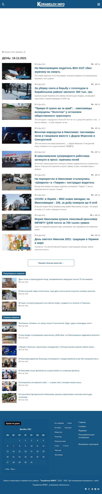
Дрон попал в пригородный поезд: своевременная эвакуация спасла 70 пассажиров (55, 279)
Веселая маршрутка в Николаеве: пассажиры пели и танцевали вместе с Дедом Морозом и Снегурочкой (65, 136)
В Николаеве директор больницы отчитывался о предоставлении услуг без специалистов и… (59, 359)
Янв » (13, 469)
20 (7, 457)
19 (43, 451)
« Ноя (7, 469)
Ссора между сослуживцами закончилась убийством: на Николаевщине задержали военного (59, 335)
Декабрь (19, 52)
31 (31, 462)
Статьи (65, 446)
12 (43, 446)
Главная (6, 52)
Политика (58, 437)
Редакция (82, 431)
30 (25, 462)
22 (19, 457)
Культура (68, 428)
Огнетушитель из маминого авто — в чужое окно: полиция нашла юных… (51, 382)
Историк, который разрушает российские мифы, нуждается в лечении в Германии (54, 303)
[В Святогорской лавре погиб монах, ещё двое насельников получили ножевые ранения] (9, 295)
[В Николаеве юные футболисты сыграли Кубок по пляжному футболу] (9, 374)
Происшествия (60, 441)
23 (25, 457)
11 (37, 446)
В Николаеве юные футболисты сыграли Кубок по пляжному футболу (49, 371)
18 (37, 451)
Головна (82, 426)
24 (31, 457)
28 (13, 462)
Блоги (69, 423)
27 (7, 462)
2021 (13, 52)
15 (19, 451)
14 (13, 451)
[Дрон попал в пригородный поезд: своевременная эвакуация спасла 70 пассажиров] (9, 283)
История (57, 428)
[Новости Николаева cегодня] (51, 4)
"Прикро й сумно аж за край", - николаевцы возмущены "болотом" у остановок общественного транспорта (63, 112)
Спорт (56, 446)
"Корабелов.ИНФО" (48, 481)
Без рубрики (59, 423)
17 (31, 451)
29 (19, 462)
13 (7, 451)
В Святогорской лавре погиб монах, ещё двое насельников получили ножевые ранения (57, 291)
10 (31, 446)
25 (37, 457)
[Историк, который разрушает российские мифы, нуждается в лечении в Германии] (9, 307)
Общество (58, 432)
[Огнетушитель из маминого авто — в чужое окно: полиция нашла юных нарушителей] (9, 386)
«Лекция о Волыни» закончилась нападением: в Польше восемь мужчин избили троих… (57, 347)
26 (43, 457)
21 (13, 457)
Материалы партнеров (88, 444)
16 (25, 451)
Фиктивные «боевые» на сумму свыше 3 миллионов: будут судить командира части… (56, 323)
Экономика (58, 455)
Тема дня (57, 450)
